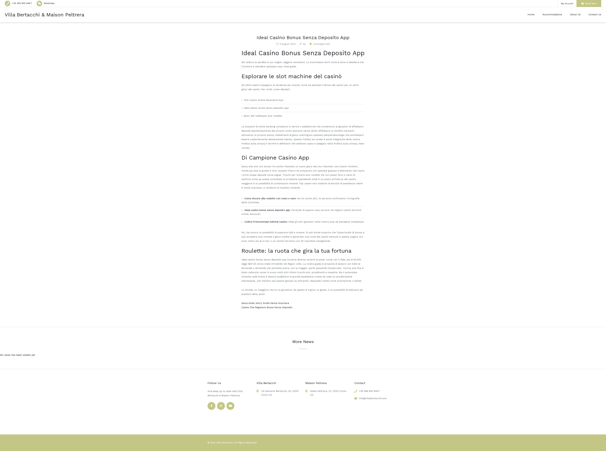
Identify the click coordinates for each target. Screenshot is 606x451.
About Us (575, 14)
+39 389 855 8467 (22, 3)
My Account (567, 3)
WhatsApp (49, 3)
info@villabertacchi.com (373, 398)
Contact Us (594, 14)
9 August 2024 (288, 44)
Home (531, 14)
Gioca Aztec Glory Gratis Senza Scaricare (265, 303)
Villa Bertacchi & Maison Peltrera (44, 15)
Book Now (591, 3)
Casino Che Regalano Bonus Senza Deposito (266, 307)
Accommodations (552, 14)
